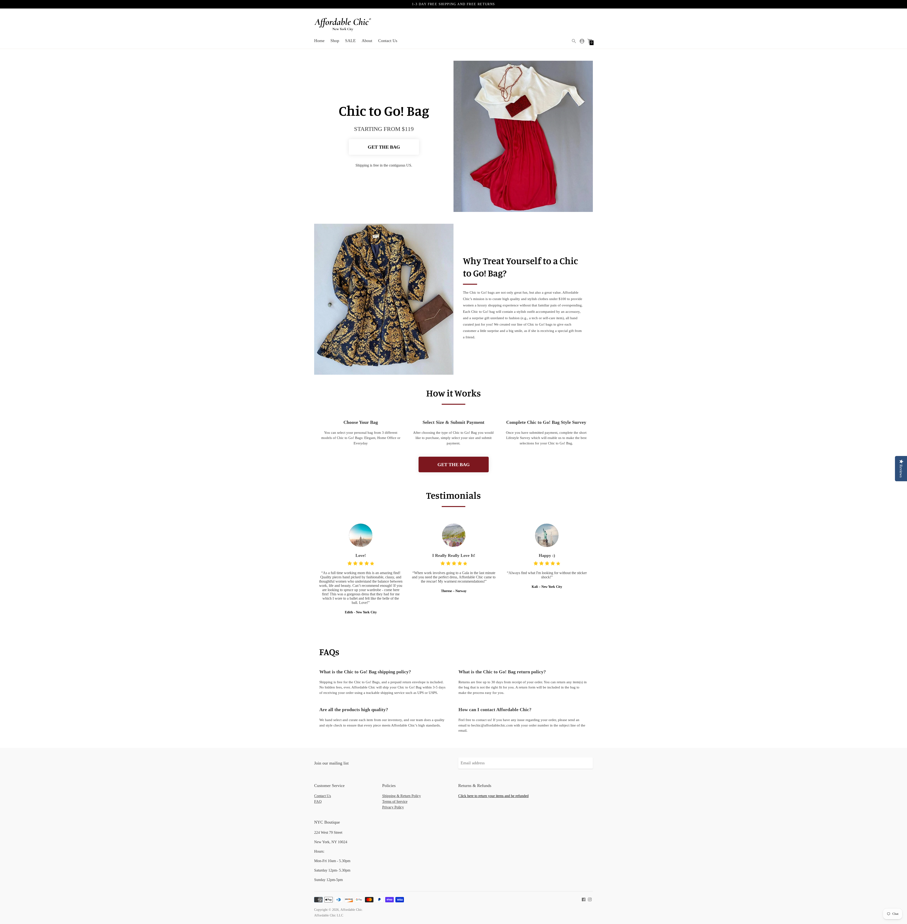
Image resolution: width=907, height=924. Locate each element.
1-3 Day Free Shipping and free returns (453, 4)
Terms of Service (394, 801)
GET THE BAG (384, 147)
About (367, 40)
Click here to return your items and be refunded (493, 796)
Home (319, 40)
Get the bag (453, 464)
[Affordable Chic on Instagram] (590, 899)
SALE (350, 40)
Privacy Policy (393, 807)
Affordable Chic (351, 909)
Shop (334, 40)
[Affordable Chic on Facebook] (584, 899)
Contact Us (387, 40)
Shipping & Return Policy (401, 796)
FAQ (318, 801)
